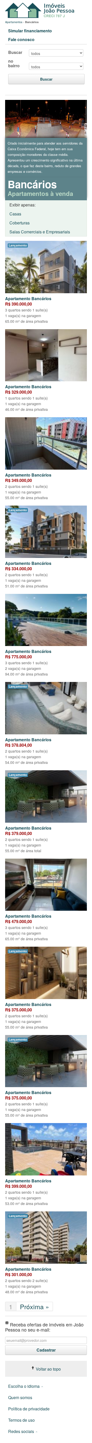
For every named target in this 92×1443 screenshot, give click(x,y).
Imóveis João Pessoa (41, 10)
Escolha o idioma (24, 1386)
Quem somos (20, 1397)
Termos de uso (21, 1420)
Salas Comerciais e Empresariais (39, 232)
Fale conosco (21, 39)
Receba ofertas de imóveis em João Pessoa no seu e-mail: (44, 1326)
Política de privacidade (29, 1409)
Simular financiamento (30, 31)
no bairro (14, 63)
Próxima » (34, 1306)
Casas (15, 214)
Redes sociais (21, 1431)
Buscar (15, 52)
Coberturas (19, 223)
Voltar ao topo (48, 1369)
